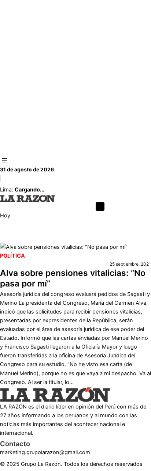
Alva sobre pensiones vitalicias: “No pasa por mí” (73, 278)
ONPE (7, 238)
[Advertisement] (75, 78)
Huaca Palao (82, 238)
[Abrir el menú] (4, 160)
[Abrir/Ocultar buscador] (100, 206)
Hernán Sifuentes (40, 238)
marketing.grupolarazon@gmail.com (45, 452)
